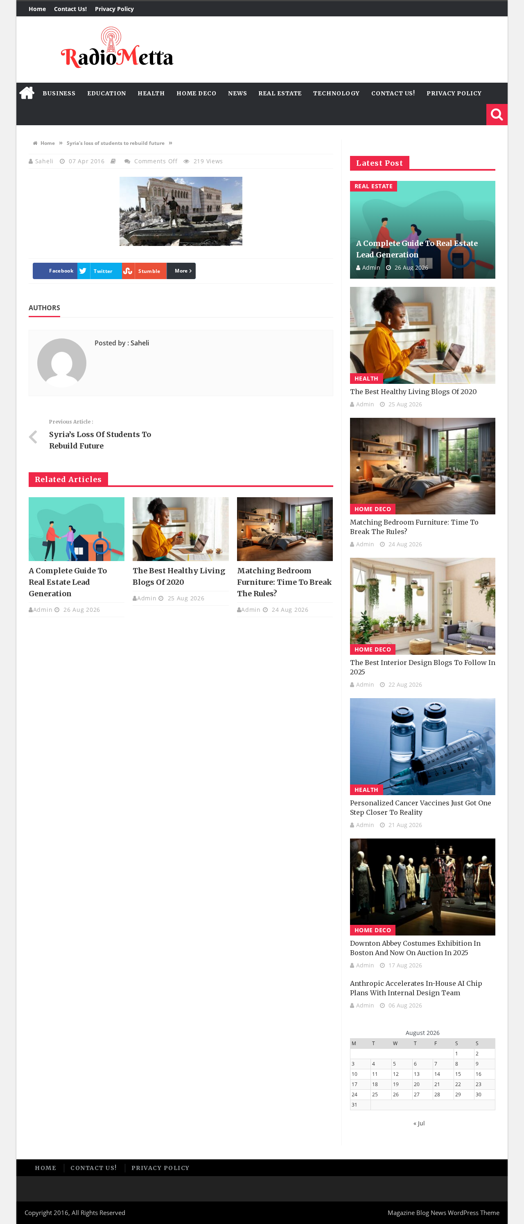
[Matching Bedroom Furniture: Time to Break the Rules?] (285, 529)
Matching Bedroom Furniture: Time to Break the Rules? (284, 582)
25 (375, 1094)
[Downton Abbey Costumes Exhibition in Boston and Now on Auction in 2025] (422, 887)
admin (43, 609)
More (181, 270)
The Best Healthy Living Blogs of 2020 (413, 392)
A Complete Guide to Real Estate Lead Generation (68, 582)
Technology (336, 93)
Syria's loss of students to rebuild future (116, 143)
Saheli (45, 161)
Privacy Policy (114, 9)
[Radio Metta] (116, 49)
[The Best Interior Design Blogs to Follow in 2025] (422, 606)
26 (396, 1094)
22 (458, 1084)
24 (354, 1094)
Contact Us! (70, 9)
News (237, 93)
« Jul (419, 1123)
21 (437, 1084)
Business (59, 93)
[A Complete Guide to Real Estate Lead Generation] (76, 529)
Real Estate (280, 93)
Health (151, 93)
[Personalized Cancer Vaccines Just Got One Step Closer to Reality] (422, 746)
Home (37, 9)
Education (106, 93)
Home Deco (196, 93)
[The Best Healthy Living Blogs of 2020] (180, 529)
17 (354, 1084)
